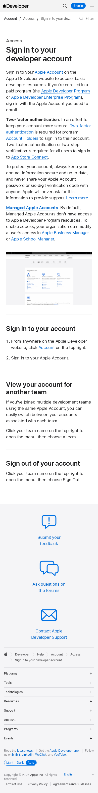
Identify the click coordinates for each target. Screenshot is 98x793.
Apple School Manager (32, 238)
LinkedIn (27, 754)
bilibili (16, 754)
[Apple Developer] (15, 6)
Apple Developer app (64, 750)
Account (10, 19)
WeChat (40, 754)
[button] (65, 6)
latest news (25, 750)
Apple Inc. (37, 775)
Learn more (77, 197)
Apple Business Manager (65, 232)
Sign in (78, 6)
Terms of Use (13, 784)
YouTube (60, 754)
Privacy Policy (37, 784)
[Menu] (92, 6)
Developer (22, 654)
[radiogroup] (20, 763)
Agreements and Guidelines (72, 784)
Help (40, 654)
